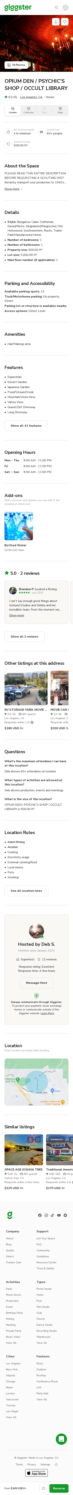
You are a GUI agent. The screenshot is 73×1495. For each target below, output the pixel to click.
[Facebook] (40, 1215)
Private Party (13, 1331)
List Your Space (45, 1238)
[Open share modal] (35, 676)
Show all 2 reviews (24, 637)
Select (10, 1256)
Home (39, 1295)
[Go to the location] (26, 688)
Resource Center (46, 1262)
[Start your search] (57, 7)
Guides (10, 1250)
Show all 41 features (26, 426)
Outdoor (41, 1369)
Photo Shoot (13, 1295)
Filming (10, 1319)
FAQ (39, 1244)
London (10, 1393)
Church (40, 1319)
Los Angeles (13, 1363)
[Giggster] (17, 7)
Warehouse (43, 1337)
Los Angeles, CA (31, 97)
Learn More (47, 1013)
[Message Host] (43, 1488)
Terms (19, 1464)
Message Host (36, 983)
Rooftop (41, 1375)
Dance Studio (44, 1325)
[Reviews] (65, 1215)
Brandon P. (26, 589)
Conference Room (47, 1381)
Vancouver (12, 1399)
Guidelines (42, 1256)
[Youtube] (59, 1215)
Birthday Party (14, 1313)
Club (39, 1313)
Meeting (11, 1325)
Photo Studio (44, 1289)
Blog (8, 1244)
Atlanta (10, 1375)
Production (12, 1301)
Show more (11, 189)
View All (11, 1343)
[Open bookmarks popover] (65, 21)
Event (9, 1307)
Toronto (11, 1405)
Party (9, 1289)
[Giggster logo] (9, 1215)
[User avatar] (66, 7)
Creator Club (13, 1262)
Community (43, 1250)
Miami (9, 1387)
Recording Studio (46, 1331)
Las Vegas (12, 1411)
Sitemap (45, 1464)
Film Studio (43, 1307)
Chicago (11, 1381)
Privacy (32, 1464)
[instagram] (46, 1215)
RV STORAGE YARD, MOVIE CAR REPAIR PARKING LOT (26, 710)
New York (12, 1369)
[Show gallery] (36, 43)
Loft (38, 1387)
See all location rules (26, 891)
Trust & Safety (45, 1268)
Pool (39, 1301)
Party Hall (42, 1393)
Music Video (13, 1337)
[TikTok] (52, 1215)
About (9, 1238)
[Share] (56, 21)
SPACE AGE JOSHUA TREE (23, 1170)
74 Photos (18, 65)
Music (39, 1363)
